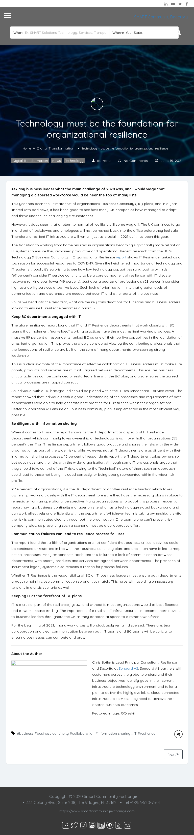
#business (25, 733)
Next (172, 754)
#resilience (146, 733)
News (56, 161)
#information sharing (112, 733)
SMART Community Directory (161, 16)
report (121, 257)
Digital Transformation (55, 148)
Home (27, 148)
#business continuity (52, 733)
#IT (134, 733)
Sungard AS (128, 668)
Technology (74, 161)
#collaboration (82, 733)
